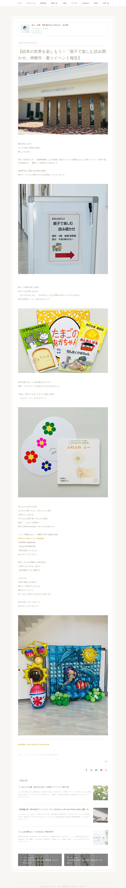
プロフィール (31, 3)
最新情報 (43, 3)
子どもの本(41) (41, 755)
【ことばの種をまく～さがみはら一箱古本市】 (36, 831)
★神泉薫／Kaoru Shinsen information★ (33, 744)
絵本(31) (55, 755)
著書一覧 (54, 3)
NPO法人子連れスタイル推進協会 (31, 538)
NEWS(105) (49, 755)
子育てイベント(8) (23, 755)
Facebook (85, 3)
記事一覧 (106, 3)
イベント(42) (32, 755)
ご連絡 (64, 3)
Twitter (96, 3)
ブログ (19, 3)
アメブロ (74, 3)
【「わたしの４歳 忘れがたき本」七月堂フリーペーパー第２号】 (44, 787)
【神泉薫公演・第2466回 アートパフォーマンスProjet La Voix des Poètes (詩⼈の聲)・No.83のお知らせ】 (60, 809)
